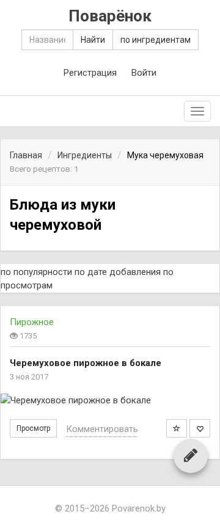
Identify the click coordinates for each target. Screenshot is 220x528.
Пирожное (32, 322)
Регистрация (90, 72)
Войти (143, 72)
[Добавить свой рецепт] (190, 455)
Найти (93, 40)
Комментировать (102, 429)
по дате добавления (118, 271)
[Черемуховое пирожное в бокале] (110, 401)
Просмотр (33, 428)
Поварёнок (110, 16)
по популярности (36, 271)
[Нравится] (199, 428)
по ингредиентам (155, 40)
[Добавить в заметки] (176, 428)
